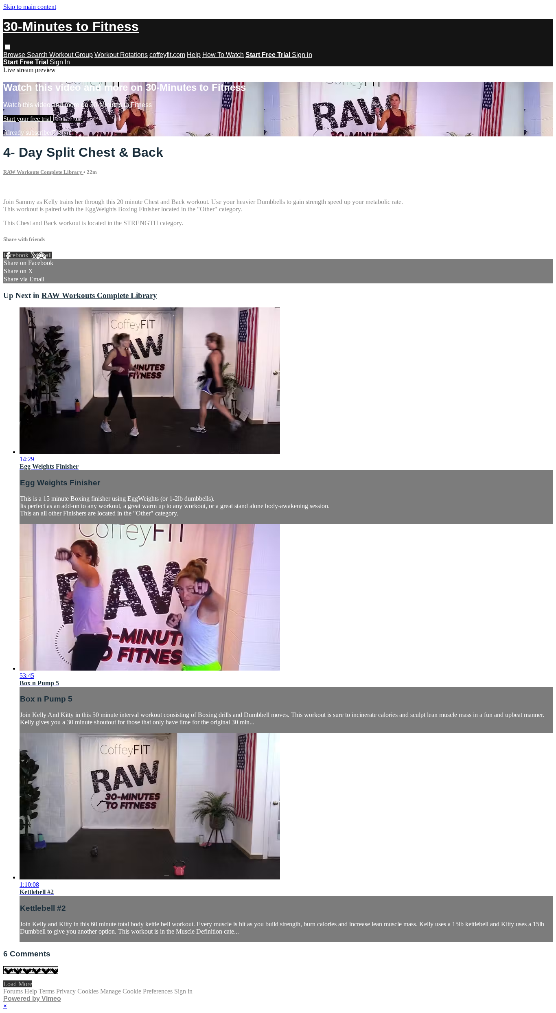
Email (44, 255)
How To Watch (223, 54)
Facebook (16, 255)
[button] (7, 47)
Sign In (60, 62)
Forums (13, 991)
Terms (47, 991)
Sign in (302, 54)
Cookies (88, 991)
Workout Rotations (121, 54)
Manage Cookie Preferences (137, 991)
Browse (15, 54)
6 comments (18, 187)
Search (38, 54)
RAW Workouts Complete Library (43, 172)
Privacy (66, 991)
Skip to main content (29, 6)
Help (194, 54)
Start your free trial (28, 118)
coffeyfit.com (167, 54)
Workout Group (71, 54)
